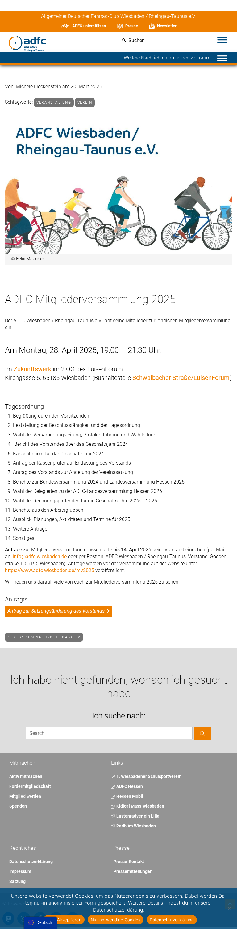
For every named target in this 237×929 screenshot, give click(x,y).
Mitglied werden (25, 796)
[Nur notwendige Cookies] (229, 908)
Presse (131, 26)
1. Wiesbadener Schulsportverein (148, 776)
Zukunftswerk (32, 369)
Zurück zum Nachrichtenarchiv (44, 637)
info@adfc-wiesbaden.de (40, 556)
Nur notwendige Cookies (116, 919)
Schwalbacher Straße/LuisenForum (181, 377)
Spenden (18, 806)
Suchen (136, 40)
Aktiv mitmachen (25, 776)
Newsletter (167, 26)
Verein (84, 102)
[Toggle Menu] (222, 40)
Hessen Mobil (129, 796)
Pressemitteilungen (133, 871)
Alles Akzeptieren (63, 919)
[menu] (40, 923)
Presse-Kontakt (129, 861)
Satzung (17, 881)
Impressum (20, 871)
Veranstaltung (53, 102)
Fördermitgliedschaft (30, 786)
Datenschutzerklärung (31, 861)
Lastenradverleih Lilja (137, 816)
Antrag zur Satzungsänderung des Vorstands (56, 611)
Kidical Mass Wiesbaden (139, 806)
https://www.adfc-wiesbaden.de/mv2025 (49, 570)
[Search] (202, 733)
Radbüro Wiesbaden (135, 825)
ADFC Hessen (129, 786)
